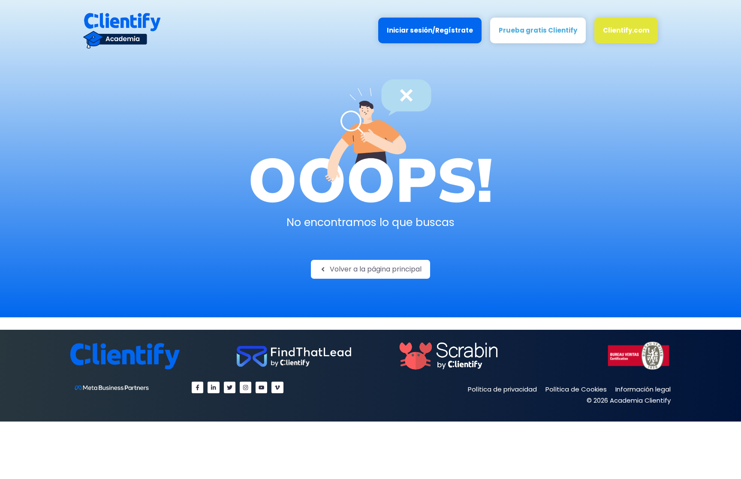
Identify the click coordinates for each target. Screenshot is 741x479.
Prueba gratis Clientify (538, 30)
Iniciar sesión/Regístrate (430, 30)
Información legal (643, 389)
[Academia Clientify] (121, 30)
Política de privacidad (502, 389)
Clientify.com (626, 30)
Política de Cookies (576, 389)
